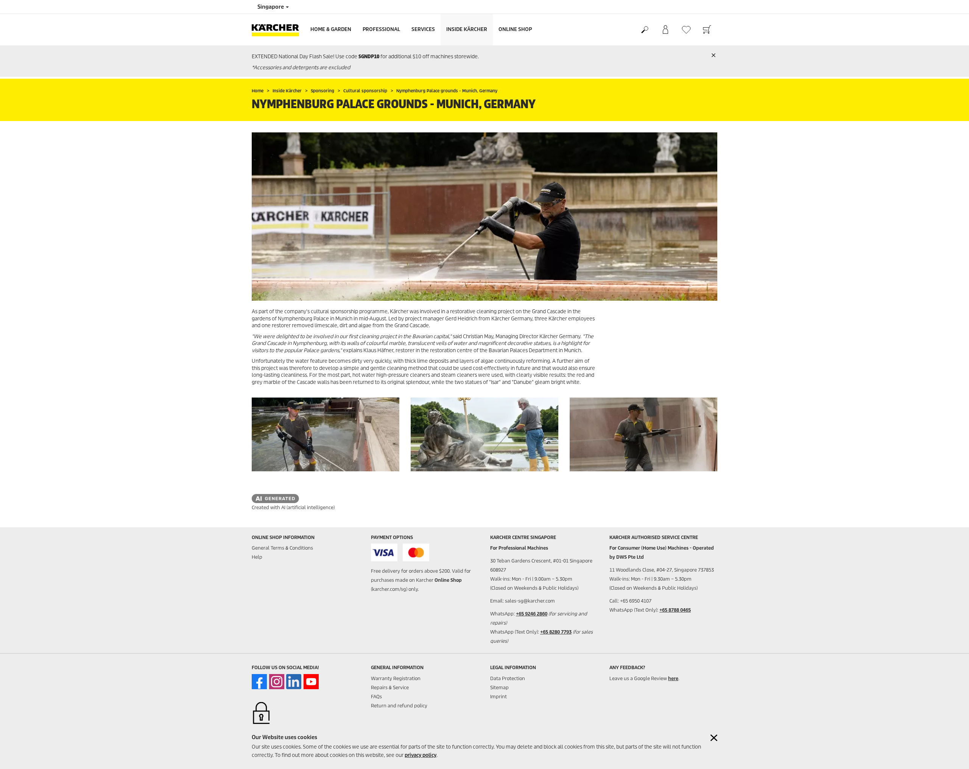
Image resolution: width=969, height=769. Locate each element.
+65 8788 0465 (675, 610)
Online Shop (515, 29)
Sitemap (499, 687)
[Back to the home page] (278, 29)
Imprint (498, 696)
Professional (381, 29)
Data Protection (507, 678)
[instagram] (276, 681)
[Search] (644, 29)
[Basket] (706, 29)
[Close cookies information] (713, 738)
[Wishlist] (686, 30)
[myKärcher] (665, 29)
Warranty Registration (396, 678)
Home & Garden (330, 29)
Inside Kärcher (466, 29)
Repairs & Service (390, 687)
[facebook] (259, 681)
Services (423, 29)
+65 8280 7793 (556, 632)
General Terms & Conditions (282, 548)
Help (257, 557)
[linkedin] (293, 681)
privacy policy (420, 755)
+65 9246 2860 (531, 614)
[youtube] (311, 681)
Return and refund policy (399, 705)
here (673, 678)
